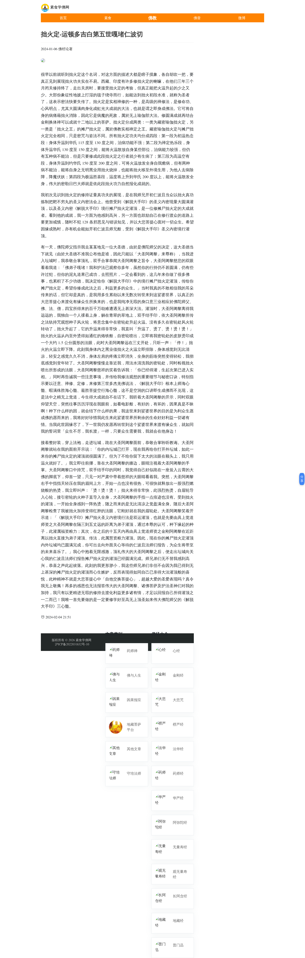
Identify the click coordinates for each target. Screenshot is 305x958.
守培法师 (134, 773)
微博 (241, 17)
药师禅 (132, 650)
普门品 (178, 945)
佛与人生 (134, 675)
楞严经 (178, 724)
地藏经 (178, 920)
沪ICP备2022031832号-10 (72, 644)
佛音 (197, 17)
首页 (63, 17)
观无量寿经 (180, 874)
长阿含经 (180, 896)
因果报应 (134, 699)
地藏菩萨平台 (134, 727)
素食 (107, 17)
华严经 (178, 797)
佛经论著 (65, 48)
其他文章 (134, 748)
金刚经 (178, 675)
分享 (301, 479)
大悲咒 (178, 699)
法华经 (178, 748)
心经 (176, 650)
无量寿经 (180, 846)
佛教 (152, 18)
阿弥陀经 (180, 822)
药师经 (178, 773)
